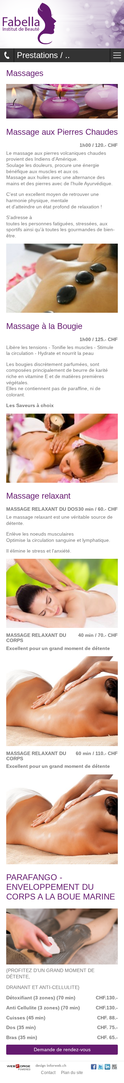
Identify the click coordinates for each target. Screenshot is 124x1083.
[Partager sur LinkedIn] (107, 1067)
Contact (48, 1072)
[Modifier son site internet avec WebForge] (18, 1067)
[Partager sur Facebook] (93, 1067)
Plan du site (72, 1072)
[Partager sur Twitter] (100, 1067)
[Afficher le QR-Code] (114, 1067)
